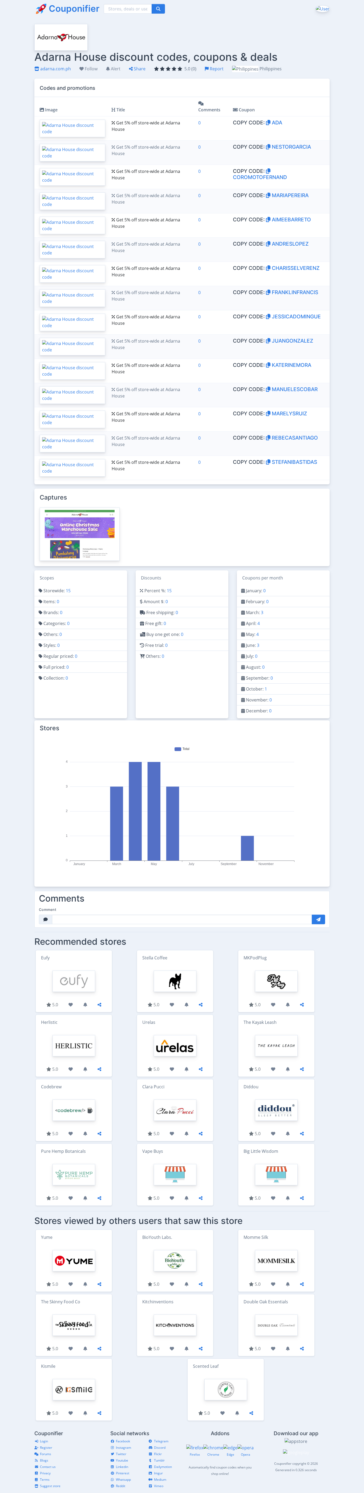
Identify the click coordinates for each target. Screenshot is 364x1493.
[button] (322, 8)
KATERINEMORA (290, 365)
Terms (45, 1479)
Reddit (120, 1486)
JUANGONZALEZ (291, 341)
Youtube (122, 1460)
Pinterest (122, 1473)
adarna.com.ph (55, 69)
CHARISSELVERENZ (294, 268)
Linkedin (122, 1466)
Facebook (123, 1441)
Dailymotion (163, 1466)
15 (68, 591)
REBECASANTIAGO (294, 438)
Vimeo (158, 1486)
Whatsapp (123, 1479)
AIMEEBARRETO (290, 219)
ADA (276, 122)
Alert (115, 69)
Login (44, 1441)
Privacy (45, 1473)
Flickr (158, 1454)
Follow (91, 69)
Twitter (121, 1454)
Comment (47, 909)
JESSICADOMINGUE (295, 316)
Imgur (158, 1473)
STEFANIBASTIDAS (293, 462)
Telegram (161, 1441)
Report (216, 69)
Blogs (44, 1460)
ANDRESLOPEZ (289, 244)
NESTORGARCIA (290, 147)
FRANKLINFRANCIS (294, 292)
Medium (160, 1479)
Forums (45, 1454)
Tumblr (159, 1460)
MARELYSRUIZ (288, 413)
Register (46, 1447)
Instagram (123, 1447)
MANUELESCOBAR (294, 389)
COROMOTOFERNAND (260, 177)
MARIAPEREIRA (289, 195)
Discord (159, 1447)
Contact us (48, 1466)
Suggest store (50, 1486)
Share (139, 69)
